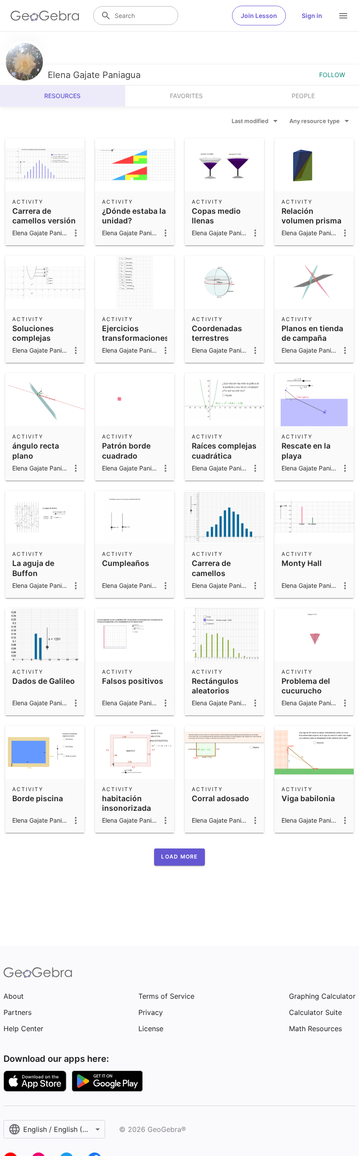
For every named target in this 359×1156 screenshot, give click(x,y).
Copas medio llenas (216, 215)
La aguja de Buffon (33, 568)
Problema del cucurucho (306, 685)
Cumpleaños (125, 563)
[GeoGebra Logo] (45, 16)
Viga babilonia (308, 798)
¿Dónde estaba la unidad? (134, 215)
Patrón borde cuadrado (126, 450)
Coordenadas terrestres (217, 333)
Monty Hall (302, 563)
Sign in (312, 15)
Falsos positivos (132, 681)
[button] (179, 856)
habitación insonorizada (126, 803)
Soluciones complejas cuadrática (33, 338)
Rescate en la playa (306, 450)
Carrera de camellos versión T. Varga (44, 220)
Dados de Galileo (43, 681)
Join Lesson (259, 15)
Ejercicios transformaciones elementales (135, 338)
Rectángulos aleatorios (215, 685)
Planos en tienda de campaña (312, 333)
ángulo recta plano (35, 450)
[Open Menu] (343, 16)
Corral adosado (220, 798)
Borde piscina (37, 798)
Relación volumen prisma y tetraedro (311, 220)
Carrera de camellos (211, 568)
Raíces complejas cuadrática (224, 450)
